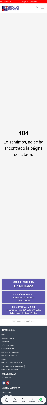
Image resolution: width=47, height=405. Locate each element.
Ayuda (3, 359)
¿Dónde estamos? (7, 345)
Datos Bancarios (7, 349)
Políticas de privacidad (10, 352)
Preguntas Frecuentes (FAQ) (11, 362)
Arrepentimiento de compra (13, 366)
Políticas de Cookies (9, 356)
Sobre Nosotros (7, 338)
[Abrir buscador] (37, 7)
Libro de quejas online (9, 370)
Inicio (3, 335)
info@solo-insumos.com (23, 297)
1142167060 (24, 286)
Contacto (5, 342)
